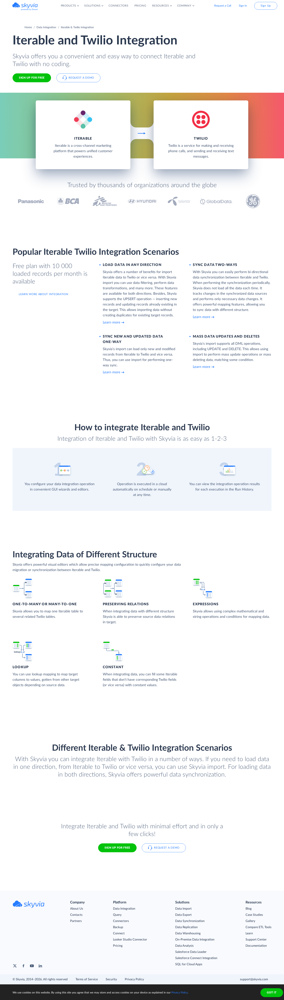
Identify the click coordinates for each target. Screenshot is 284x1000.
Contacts (76, 914)
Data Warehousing (188, 933)
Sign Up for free (32, 77)
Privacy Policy (134, 979)
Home (28, 27)
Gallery (250, 921)
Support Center (256, 939)
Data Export (183, 914)
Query (117, 914)
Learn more (111, 322)
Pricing (117, 945)
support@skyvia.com (254, 979)
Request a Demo (81, 77)
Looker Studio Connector (130, 939)
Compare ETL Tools (258, 927)
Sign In (243, 5)
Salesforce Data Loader (191, 951)
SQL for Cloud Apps (188, 964)
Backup (118, 927)
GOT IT (271, 992)
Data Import (183, 908)
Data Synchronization (190, 921)
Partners (76, 921)
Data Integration (46, 27)
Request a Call (222, 5)
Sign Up (266, 5)
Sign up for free (117, 847)
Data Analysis (184, 945)
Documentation (256, 945)
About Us (76, 908)
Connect (119, 933)
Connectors (121, 921)
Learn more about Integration (43, 294)
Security (111, 979)
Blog (249, 908)
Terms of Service (87, 979)
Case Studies (254, 914)
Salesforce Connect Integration (196, 958)
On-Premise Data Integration (194, 939)
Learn (249, 933)
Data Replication (186, 927)
